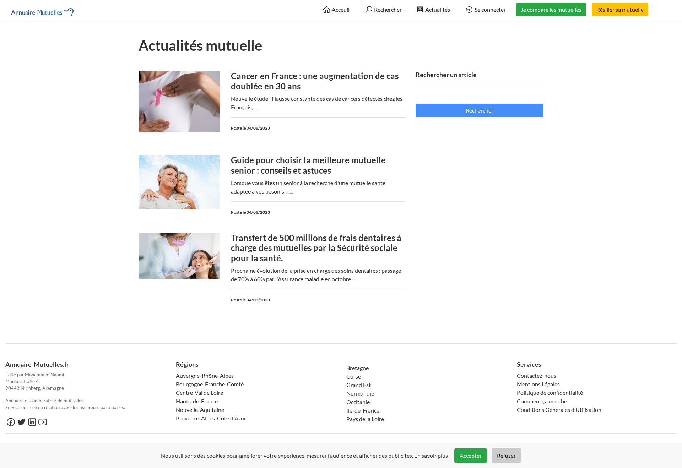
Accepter (471, 455)
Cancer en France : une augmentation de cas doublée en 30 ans (315, 81)
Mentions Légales (538, 384)
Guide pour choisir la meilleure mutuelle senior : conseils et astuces (308, 165)
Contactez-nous (536, 375)
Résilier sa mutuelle (620, 9)
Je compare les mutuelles (551, 9)
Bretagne (357, 367)
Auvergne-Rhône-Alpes (205, 375)
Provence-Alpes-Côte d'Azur (211, 418)
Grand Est (358, 384)
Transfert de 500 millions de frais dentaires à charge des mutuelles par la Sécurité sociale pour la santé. (316, 248)
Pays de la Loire (365, 418)
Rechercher (387, 9)
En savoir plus (431, 455)
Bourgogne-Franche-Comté (210, 384)
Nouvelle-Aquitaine (200, 409)
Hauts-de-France (197, 401)
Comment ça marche (542, 401)
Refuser (506, 455)
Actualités (437, 9)
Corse (353, 376)
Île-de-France (362, 410)
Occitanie (358, 401)
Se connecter (489, 9)
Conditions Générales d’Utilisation (559, 409)
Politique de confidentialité (550, 392)
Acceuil (340, 9)
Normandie (360, 393)
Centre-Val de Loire (199, 392)
